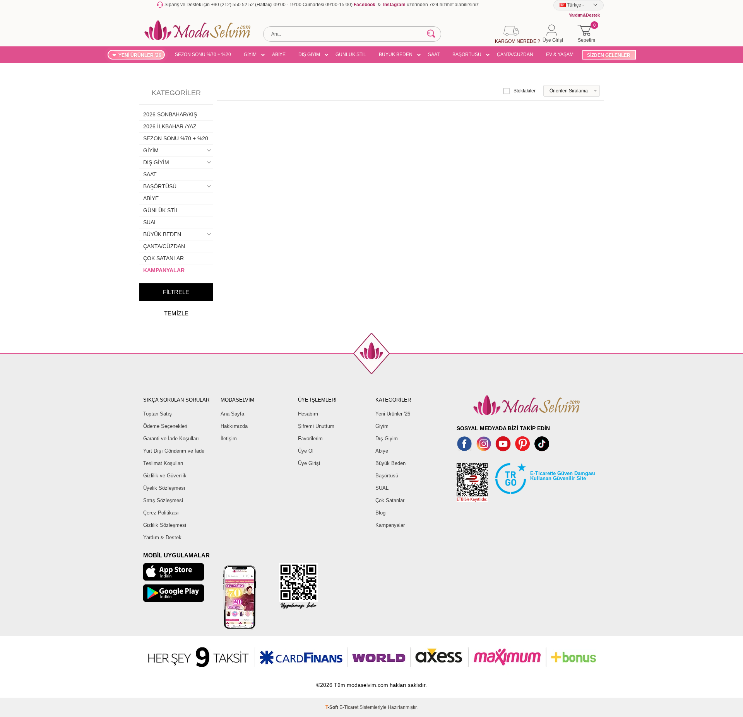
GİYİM (250, 54)
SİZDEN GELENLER (608, 55)
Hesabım (308, 414)
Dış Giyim (386, 438)
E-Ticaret (348, 707)
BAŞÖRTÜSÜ (466, 54)
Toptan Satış (157, 414)
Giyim (382, 426)
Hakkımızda (234, 426)
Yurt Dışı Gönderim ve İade (173, 451)
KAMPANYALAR (164, 270)
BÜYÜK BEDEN (396, 54)
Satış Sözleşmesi (163, 500)
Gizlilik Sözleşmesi (164, 525)
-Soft (332, 707)
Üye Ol (305, 451)
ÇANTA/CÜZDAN (515, 54)
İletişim (229, 438)
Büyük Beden (390, 463)
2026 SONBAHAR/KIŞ (170, 114)
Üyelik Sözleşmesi (164, 488)
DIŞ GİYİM (309, 54)
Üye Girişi (309, 463)
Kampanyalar (390, 525)
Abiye (381, 451)
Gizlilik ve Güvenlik (165, 476)
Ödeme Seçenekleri (165, 426)
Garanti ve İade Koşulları (171, 438)
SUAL (150, 222)
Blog (380, 513)
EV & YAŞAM (560, 54)
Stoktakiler (525, 91)
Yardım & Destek (162, 537)
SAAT (434, 54)
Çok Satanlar (389, 500)
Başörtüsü (386, 476)
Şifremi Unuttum (316, 426)
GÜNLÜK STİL (351, 54)
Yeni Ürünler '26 (392, 414)
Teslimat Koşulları (163, 463)
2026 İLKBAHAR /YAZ (170, 126)
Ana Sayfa (232, 414)
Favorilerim (310, 438)
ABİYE (279, 54)
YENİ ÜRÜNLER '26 (139, 55)
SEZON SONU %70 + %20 (203, 54)
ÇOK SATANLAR (163, 258)
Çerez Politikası (161, 513)
